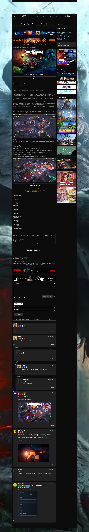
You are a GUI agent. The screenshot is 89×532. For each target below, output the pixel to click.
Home (16, 16)
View (66, 103)
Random (46, 16)
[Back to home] (44, 8)
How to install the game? (63, 36)
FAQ (53, 16)
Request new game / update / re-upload (66, 30)
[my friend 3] (66, 82)
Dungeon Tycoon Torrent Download (36, 264)
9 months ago (50, 323)
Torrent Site (24, 16)
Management (37, 25)
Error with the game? (62, 38)
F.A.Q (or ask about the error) (64, 32)
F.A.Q (40, 191)
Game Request (42, 190)
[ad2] (66, 179)
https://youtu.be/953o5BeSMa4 (25, 440)
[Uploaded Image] (34, 412)
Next (52, 283)
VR (39, 16)
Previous (16, 283)
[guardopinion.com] (66, 73)
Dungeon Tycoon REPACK (42, 263)
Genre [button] (33, 16)
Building (31, 25)
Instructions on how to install (48, 235)
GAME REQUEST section (64, 45)
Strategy (48, 25)
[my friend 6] (66, 86)
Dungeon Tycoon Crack (17, 263)
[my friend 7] (66, 91)
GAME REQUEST (69, 16)
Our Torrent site (61, 39)
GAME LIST (60, 16)
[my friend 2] (66, 78)
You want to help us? (62, 35)
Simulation (43, 25)
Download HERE (16, 197)
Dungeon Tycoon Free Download (30, 263)
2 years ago (51, 392)
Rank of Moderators (62, 33)
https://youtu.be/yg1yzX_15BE (24, 399)
